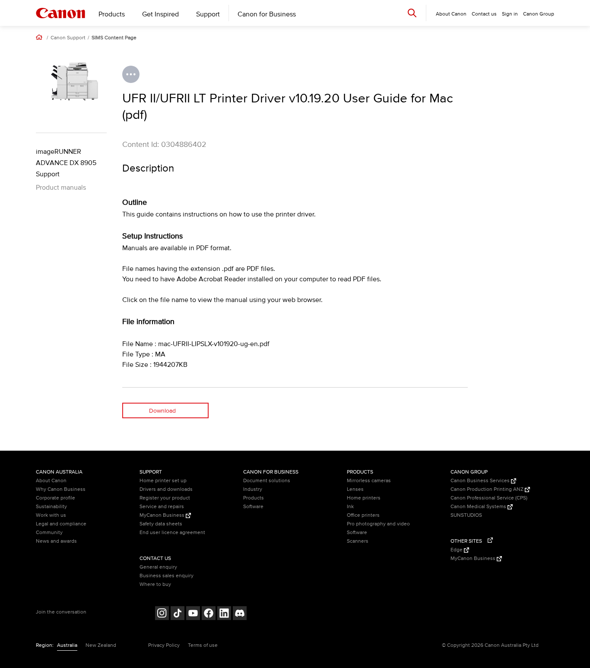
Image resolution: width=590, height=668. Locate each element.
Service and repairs (162, 506)
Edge (457, 550)
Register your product (165, 498)
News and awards (56, 541)
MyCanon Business (163, 515)
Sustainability (51, 506)
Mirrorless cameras (369, 480)
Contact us (484, 14)
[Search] (412, 13)
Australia (67, 645)
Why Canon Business (61, 489)
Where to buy (155, 584)
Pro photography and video (378, 524)
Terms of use (203, 645)
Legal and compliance (61, 524)
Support (208, 14)
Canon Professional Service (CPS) (488, 498)
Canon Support (68, 38)
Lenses (355, 489)
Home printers (364, 498)
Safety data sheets (161, 524)
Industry (252, 489)
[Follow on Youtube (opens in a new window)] (193, 614)
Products (111, 14)
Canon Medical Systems (479, 506)
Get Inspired (160, 14)
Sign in (510, 14)
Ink (350, 506)
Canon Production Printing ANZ (487, 489)
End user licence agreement (172, 532)
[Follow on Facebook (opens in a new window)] (209, 614)
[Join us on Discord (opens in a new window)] (240, 614)
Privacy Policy (164, 645)
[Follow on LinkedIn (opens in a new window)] (224, 614)
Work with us (51, 515)
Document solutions (266, 480)
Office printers (363, 515)
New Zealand (101, 645)
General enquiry (158, 567)
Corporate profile (55, 498)
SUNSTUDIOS (466, 515)
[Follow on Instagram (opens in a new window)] (162, 614)
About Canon (51, 480)
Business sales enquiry (166, 576)
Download (162, 410)
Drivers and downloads (166, 489)
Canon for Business (267, 14)
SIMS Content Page (114, 38)
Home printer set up (163, 480)
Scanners (357, 541)
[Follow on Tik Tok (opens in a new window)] (177, 614)
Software (253, 506)
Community (49, 532)
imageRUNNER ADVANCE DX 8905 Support (66, 162)
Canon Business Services (480, 480)
